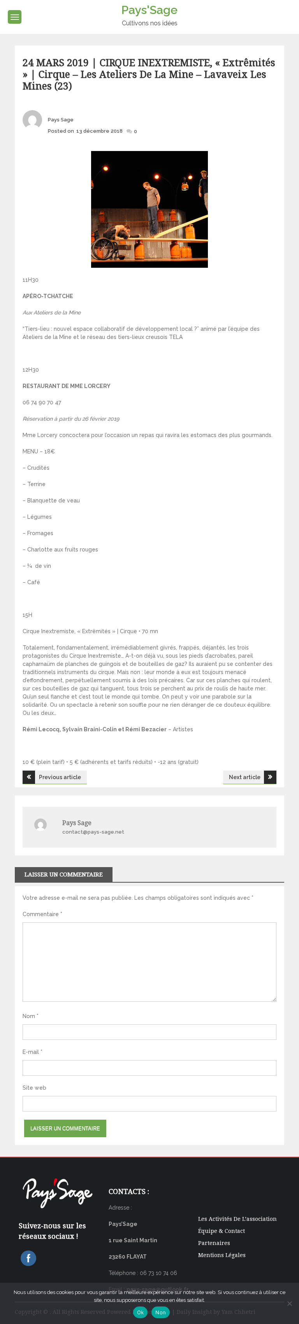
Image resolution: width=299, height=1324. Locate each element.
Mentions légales (222, 1255)
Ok (140, 1312)
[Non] (289, 1303)
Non (160, 1312)
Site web (34, 1088)
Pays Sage (61, 120)
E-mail (32, 1052)
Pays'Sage (149, 10)
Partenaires (214, 1243)
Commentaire (42, 914)
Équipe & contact (221, 1231)
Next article (244, 777)
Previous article (60, 777)
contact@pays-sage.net (93, 832)
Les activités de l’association (237, 1219)
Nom (31, 1016)
